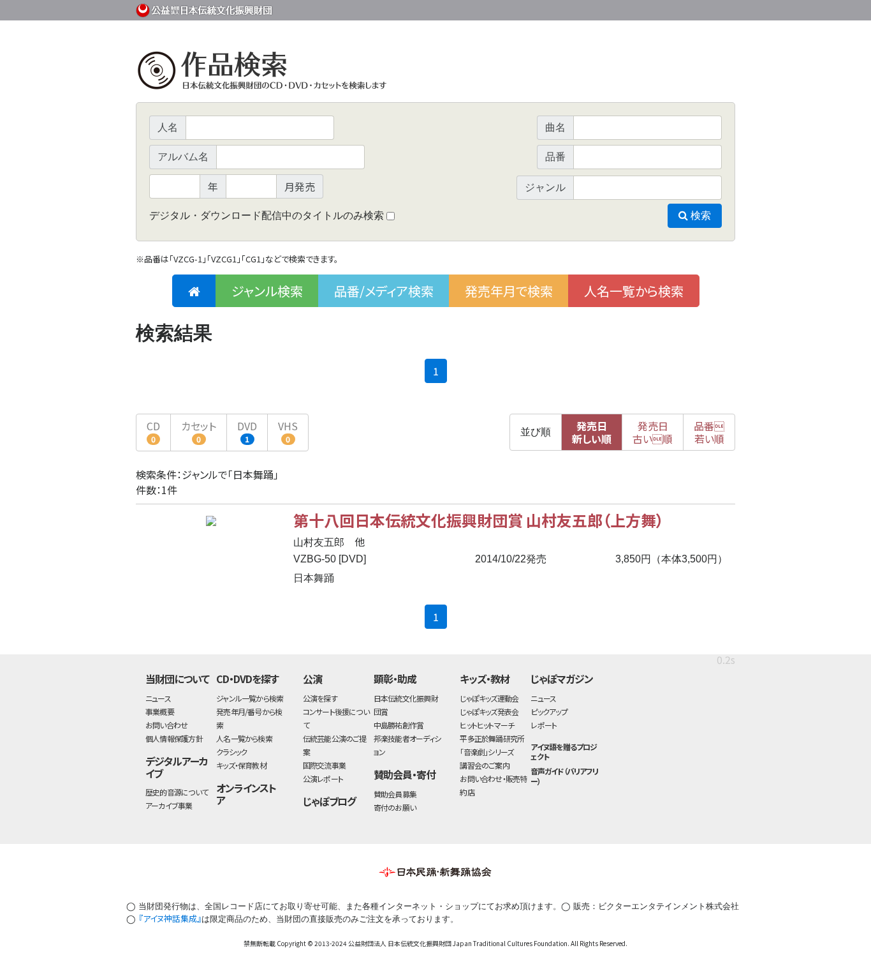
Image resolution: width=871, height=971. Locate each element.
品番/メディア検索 (384, 291)
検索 (699, 215)
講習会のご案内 (484, 765)
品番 (709, 432)
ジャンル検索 (267, 291)
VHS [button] (288, 431)
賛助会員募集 (395, 793)
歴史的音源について (176, 792)
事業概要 (636, 8)
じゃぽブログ (329, 801)
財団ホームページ (585, 8)
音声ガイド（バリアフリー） (564, 775)
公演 (312, 678)
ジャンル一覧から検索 (249, 698)
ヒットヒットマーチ (487, 724)
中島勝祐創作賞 (399, 724)
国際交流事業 (324, 765)
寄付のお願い (395, 807)
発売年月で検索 (509, 291)
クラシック (231, 751)
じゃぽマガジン (562, 678)
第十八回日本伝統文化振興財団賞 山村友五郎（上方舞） (478, 520)
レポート (544, 724)
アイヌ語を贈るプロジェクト (564, 751)
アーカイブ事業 (169, 805)
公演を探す (320, 698)
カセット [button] (198, 431)
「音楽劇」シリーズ (486, 751)
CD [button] (153, 431)
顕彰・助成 (395, 678)
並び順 (535, 431)
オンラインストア (246, 794)
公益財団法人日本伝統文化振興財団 (205, 9)
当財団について (177, 678)
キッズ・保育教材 (241, 765)
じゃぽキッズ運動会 (489, 698)
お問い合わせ (700, 8)
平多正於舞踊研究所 (492, 738)
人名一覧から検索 (634, 291)
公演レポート (323, 778)
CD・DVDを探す (247, 678)
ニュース (158, 698)
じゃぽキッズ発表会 (489, 711)
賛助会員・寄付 (404, 774)
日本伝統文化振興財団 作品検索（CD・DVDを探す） (435, 73)
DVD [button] (247, 431)
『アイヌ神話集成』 (169, 918)
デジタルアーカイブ (176, 767)
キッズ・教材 (484, 678)
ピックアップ (549, 711)
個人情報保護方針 (174, 738)
